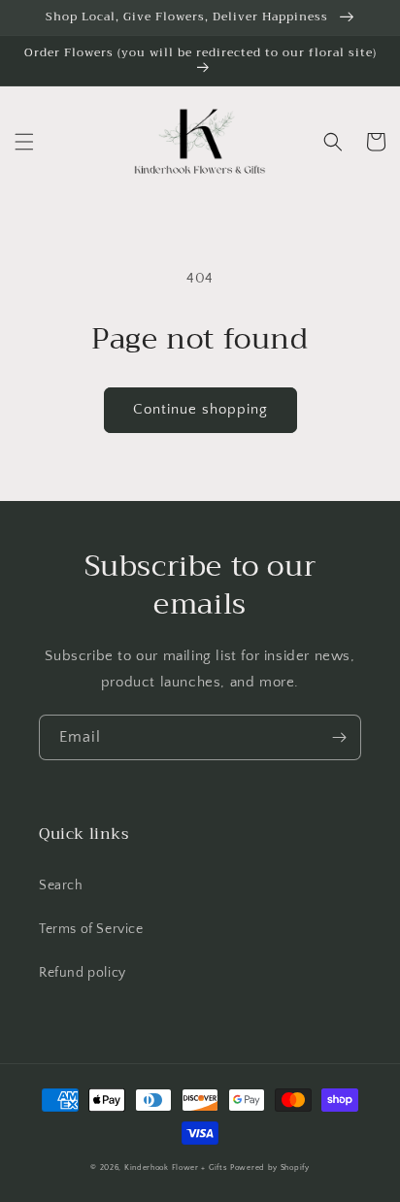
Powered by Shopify (270, 1167)
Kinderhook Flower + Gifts (176, 1167)
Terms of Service (91, 929)
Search (61, 885)
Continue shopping (200, 409)
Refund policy (82, 973)
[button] (24, 141)
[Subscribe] (338, 737)
